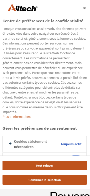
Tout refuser (44, 165)
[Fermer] (84, 8)
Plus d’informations (16, 117)
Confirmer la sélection (44, 180)
